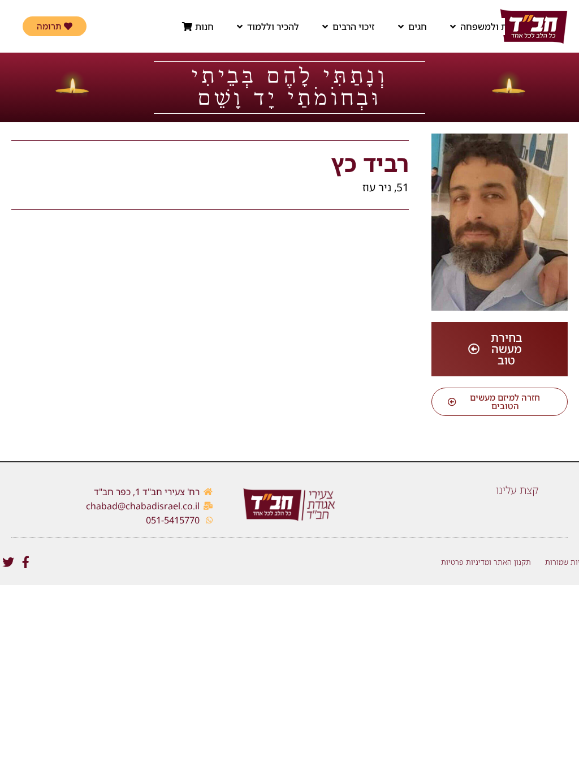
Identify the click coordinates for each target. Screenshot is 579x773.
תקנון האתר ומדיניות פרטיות (486, 562)
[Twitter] (8, 562)
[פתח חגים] (400, 26)
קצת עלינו (517, 490)
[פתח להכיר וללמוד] (239, 26)
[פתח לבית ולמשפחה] (452, 26)
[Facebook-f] (26, 562)
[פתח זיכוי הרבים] (325, 26)
